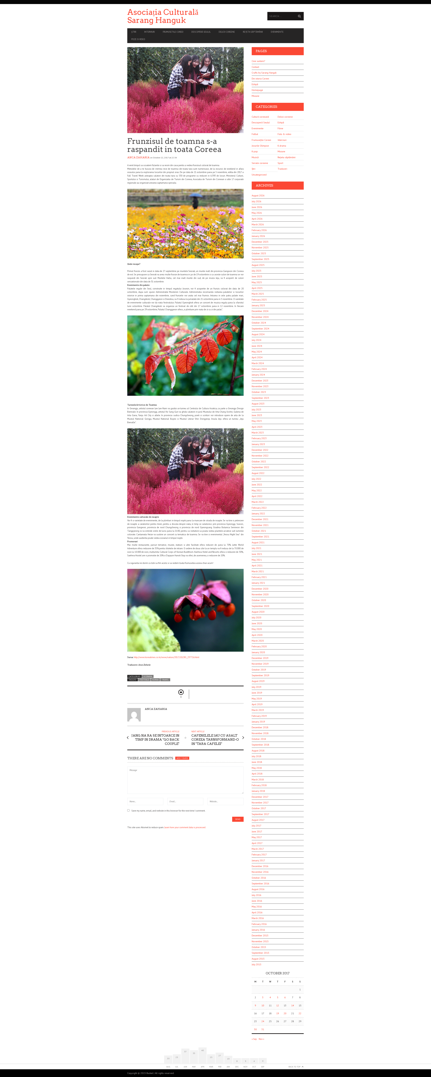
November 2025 (260, 247)
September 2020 (260, 606)
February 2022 (259, 507)
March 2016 (258, 918)
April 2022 (257, 496)
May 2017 (257, 837)
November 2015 (260, 941)
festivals (144, 680)
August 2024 (258, 334)
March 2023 (258, 432)
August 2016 (258, 889)
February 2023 (259, 438)
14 (292, 1005)
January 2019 (258, 721)
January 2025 (258, 305)
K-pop (255, 151)
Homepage (257, 90)
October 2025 (259, 253)
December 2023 (260, 380)
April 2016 (257, 912)
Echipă (255, 84)
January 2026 (258, 236)
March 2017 (258, 848)
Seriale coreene (260, 163)
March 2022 (258, 501)
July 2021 (256, 548)
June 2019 (257, 692)
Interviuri (149, 31)
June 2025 (257, 276)
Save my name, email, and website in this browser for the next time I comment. (168, 810)
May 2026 (257, 212)
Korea (155, 680)
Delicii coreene (227, 31)
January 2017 (258, 860)
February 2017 (259, 854)
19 (277, 1013)
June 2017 (257, 831)
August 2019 (258, 681)
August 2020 (258, 611)
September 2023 (260, 397)
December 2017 (260, 796)
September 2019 (260, 675)
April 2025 (257, 288)
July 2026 (256, 201)
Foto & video (284, 134)
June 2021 (257, 554)
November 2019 (260, 663)
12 (277, 1005)
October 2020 (259, 600)
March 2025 (258, 293)
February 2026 (259, 230)
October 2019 (259, 669)
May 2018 (257, 767)
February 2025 (259, 299)
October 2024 (259, 322)
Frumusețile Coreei (261, 140)
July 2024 (256, 340)
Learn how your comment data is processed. (185, 827)
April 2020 (257, 635)
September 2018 (260, 744)
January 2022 (258, 513)
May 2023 (257, 420)
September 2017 (260, 814)
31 (262, 1029)
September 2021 (260, 536)
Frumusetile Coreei (173, 31)
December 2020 (260, 588)
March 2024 (258, 363)
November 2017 (260, 802)
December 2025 (260, 241)
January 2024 (258, 374)
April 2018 (257, 773)
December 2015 (260, 935)
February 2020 (259, 646)
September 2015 (260, 952)
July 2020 (256, 617)
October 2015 (259, 947)
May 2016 (257, 906)
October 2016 (259, 877)
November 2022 (260, 455)
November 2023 (260, 386)
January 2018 (258, 790)
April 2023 (257, 426)
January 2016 (258, 929)
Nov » (261, 1039)
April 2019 (257, 704)
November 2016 (260, 871)
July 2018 (256, 756)
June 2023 (257, 415)
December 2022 (260, 449)
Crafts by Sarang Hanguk (264, 72)
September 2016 (260, 883)
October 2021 (259, 530)
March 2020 (258, 640)
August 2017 (258, 819)
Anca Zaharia (138, 157)
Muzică (255, 157)
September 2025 (260, 259)
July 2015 (256, 964)
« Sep (254, 1039)
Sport (280, 163)
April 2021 (257, 565)
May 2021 (257, 559)
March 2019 (258, 710)
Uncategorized (259, 174)
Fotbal (255, 134)
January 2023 (258, 444)
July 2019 (256, 686)
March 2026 (258, 224)
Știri (133, 31)
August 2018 (258, 750)
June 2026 (257, 207)
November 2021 (260, 525)
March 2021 (258, 571)
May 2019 (257, 698)
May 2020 (257, 629)
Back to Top (295, 1066)
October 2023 (259, 392)
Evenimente (277, 31)
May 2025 (257, 282)
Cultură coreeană (260, 116)
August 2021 (258, 542)
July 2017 (256, 825)
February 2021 (259, 577)
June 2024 (257, 345)
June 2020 (257, 623)
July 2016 (256, 895)
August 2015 (258, 958)
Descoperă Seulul (201, 31)
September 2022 (260, 467)
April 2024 (257, 357)
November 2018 (260, 733)
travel (165, 680)
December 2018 (260, 727)
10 (262, 1005)
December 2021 (260, 519)
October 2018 (259, 738)
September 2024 (260, 328)
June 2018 (257, 762)
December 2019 (260, 658)
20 (285, 1013)
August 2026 (258, 195)
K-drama (148, 676)
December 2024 (260, 311)
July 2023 (256, 409)
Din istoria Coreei (260, 78)
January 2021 (258, 582)
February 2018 (259, 785)
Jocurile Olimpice (260, 145)
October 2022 (259, 461)
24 (262, 1021)
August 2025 (258, 265)
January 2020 (258, 652)
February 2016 (259, 924)
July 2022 (256, 478)
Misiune (255, 95)
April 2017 (257, 843)
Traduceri (282, 168)
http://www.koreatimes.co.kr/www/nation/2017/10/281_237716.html (166, 657)
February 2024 (259, 368)
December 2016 (260, 866)
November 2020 (260, 594)
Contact (255, 66)
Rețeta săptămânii (253, 31)
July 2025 (256, 270)
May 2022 (257, 490)
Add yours (182, 758)
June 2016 (257, 900)
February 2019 (259, 715)
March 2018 (258, 779)
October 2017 (259, 808)
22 (300, 1013)
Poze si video (138, 39)
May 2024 (257, 351)
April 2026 (257, 218)
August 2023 (258, 403)
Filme (280, 128)
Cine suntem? (258, 61)
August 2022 (258, 473)
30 (255, 1029)
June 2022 (257, 484)
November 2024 (260, 317)
